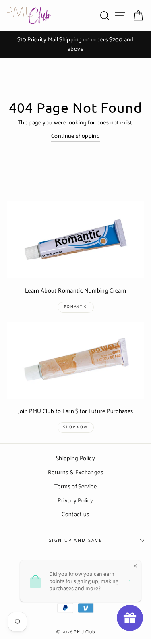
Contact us (75, 514)
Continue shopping (75, 136)
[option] (75, 44)
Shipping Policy (75, 458)
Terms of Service (75, 487)
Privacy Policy (75, 501)
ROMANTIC (75, 307)
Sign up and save (75, 540)
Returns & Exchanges (75, 472)
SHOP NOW (75, 427)
